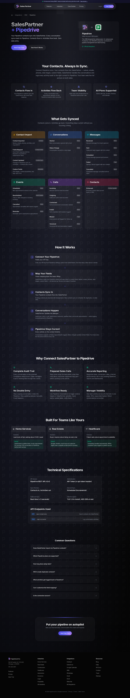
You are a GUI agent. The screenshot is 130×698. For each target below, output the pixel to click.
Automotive (41, 673)
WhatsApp (70, 673)
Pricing (81, 6)
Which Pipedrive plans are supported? (65, 556)
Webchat (69, 681)
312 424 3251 (12, 667)
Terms (75, 691)
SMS (68, 670)
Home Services (42, 662)
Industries (60, 6)
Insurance (40, 676)
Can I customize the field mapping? (65, 588)
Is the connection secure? (65, 595)
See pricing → (84, 1)
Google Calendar (72, 667)
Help (97, 664)
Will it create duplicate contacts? (65, 572)
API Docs (98, 667)
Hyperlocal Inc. (53, 691)
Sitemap (98, 676)
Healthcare (41, 670)
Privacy (70, 691)
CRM (25, 15)
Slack (68, 679)
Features (49, 6)
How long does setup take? (65, 564)
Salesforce (70, 664)
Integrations (18, 15)
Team (97, 673)
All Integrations (71, 684)
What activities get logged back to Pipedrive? (65, 580)
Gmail (68, 676)
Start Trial (11, 677)
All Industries (41, 684)
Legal (39, 679)
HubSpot (69, 662)
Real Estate (41, 664)
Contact (98, 670)
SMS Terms (82, 691)
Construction (41, 667)
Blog (97, 662)
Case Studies (72, 6)
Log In (100, 6)
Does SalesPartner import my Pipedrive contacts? (65, 548)
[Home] (12, 15)
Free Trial (109, 6)
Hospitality (41, 681)
